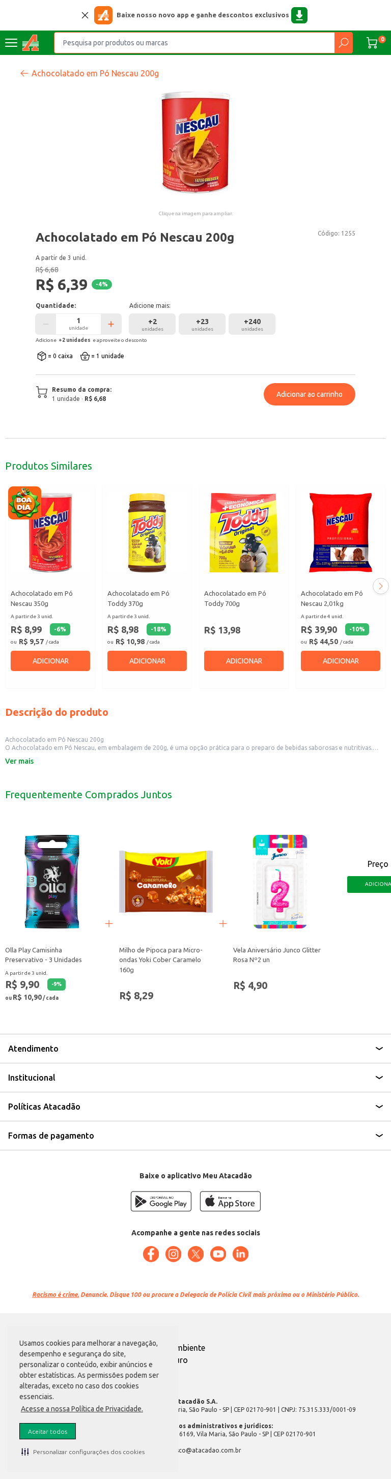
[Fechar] (85, 15)
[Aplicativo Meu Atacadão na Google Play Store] (160, 1201)
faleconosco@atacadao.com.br (195, 1450)
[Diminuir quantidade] (46, 324)
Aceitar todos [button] (47, 1431)
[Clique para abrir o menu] (11, 43)
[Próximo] (381, 586)
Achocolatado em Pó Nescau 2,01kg (332, 598)
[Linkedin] (240, 1254)
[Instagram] (173, 1254)
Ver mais (19, 761)
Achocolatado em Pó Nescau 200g (95, 73)
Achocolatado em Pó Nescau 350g (42, 598)
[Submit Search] (343, 43)
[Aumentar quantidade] (111, 324)
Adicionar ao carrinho (309, 394)
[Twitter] (195, 1254)
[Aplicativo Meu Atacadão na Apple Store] (230, 1201)
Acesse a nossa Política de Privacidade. (82, 1409)
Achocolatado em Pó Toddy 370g (138, 598)
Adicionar (51, 661)
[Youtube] (218, 1254)
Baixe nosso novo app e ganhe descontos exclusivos (203, 14)
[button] (83, 1451)
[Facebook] (151, 1254)
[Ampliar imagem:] (195, 142)
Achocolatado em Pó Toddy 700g (235, 598)
